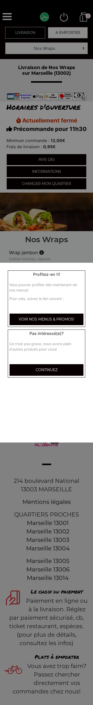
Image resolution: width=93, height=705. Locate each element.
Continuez (47, 370)
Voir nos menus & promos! (46, 319)
